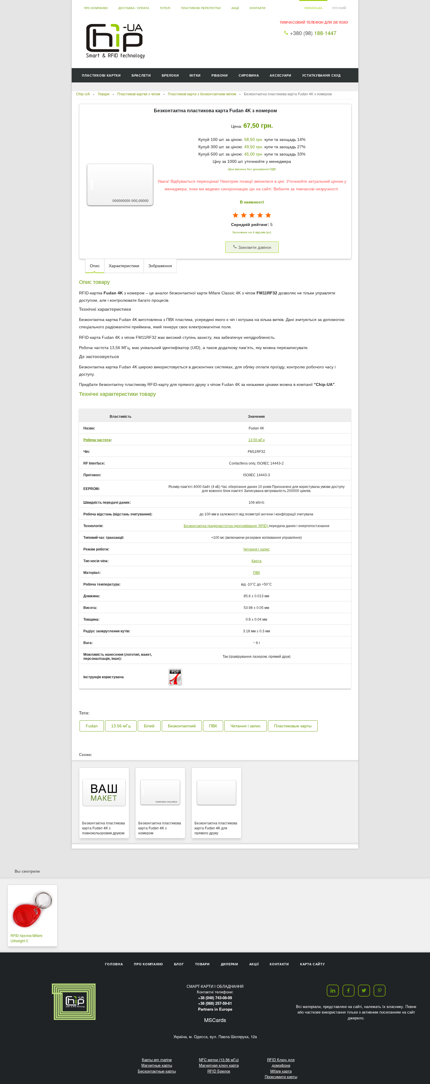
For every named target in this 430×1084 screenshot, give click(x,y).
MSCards (215, 1019)
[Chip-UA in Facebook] (349, 991)
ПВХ (256, 573)
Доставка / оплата (133, 8)
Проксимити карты (281, 1076)
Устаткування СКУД (321, 75)
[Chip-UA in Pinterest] (380, 991)
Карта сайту (312, 964)
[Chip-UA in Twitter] (364, 991)
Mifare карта (281, 1071)
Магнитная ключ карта (219, 1065)
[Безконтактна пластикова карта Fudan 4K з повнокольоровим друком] (104, 793)
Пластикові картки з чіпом (138, 93)
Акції (235, 8)
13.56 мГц (256, 440)
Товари (103, 93)
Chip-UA (83, 93)
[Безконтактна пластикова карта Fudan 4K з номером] (160, 793)
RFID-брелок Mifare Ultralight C (26, 938)
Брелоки (170, 75)
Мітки (195, 75)
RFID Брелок (218, 1071)
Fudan (92, 726)
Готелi (165, 8)
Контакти (257, 8)
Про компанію (96, 8)
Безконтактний (182, 726)
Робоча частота (97, 440)
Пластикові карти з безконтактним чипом (202, 93)
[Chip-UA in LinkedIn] (333, 991)
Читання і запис (256, 549)
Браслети (141, 75)
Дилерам (229, 964)
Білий (149, 726)
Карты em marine (157, 1059)
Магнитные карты (156, 1065)
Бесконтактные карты (157, 1071)
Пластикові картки (101, 75)
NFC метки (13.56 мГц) (219, 1059)
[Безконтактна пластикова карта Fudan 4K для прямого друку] (216, 793)
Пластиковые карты (293, 726)
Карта (257, 561)
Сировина (249, 75)
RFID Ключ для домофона (281, 1062)
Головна (114, 964)
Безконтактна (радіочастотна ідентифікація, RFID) (226, 526)
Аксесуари (280, 75)
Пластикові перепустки (201, 8)
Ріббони (219, 75)
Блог (179, 964)
